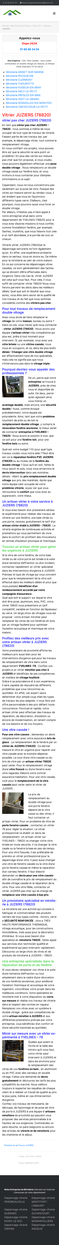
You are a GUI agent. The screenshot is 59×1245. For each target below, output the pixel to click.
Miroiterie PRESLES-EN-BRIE (23, 95)
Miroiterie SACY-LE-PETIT (21, 91)
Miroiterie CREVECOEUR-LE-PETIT (27, 106)
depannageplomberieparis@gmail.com (37, 3)
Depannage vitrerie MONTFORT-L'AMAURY (43, 1201)
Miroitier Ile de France (20, 26)
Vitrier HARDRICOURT (29, 1163)
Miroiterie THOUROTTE (20, 83)
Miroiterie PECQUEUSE (20, 75)
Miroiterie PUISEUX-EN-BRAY (23, 87)
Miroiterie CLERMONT (19, 79)
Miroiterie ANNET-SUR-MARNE (25, 72)
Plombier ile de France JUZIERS (19, 1145)
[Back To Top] (51, 1238)
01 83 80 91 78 (11, 3)
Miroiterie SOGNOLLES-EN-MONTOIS (29, 102)
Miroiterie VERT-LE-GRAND (22, 99)
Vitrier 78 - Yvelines (41, 26)
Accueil (5, 26)
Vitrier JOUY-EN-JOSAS (30, 1156)
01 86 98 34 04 (29, 49)
